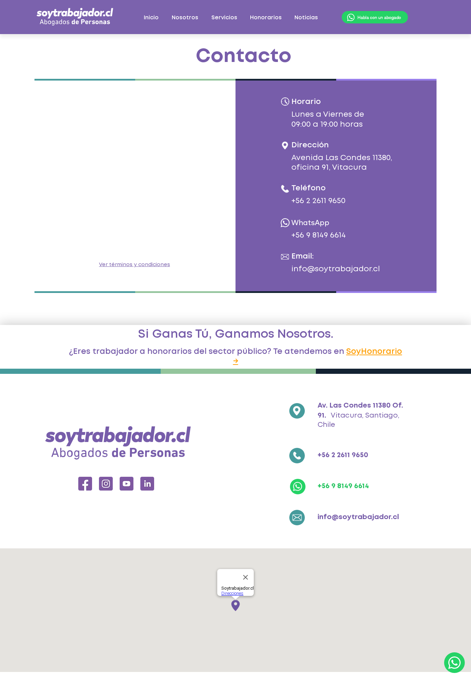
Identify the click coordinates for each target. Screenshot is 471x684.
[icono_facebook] (85, 484)
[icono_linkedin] (147, 484)
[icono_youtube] (126, 484)
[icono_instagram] (106, 484)
